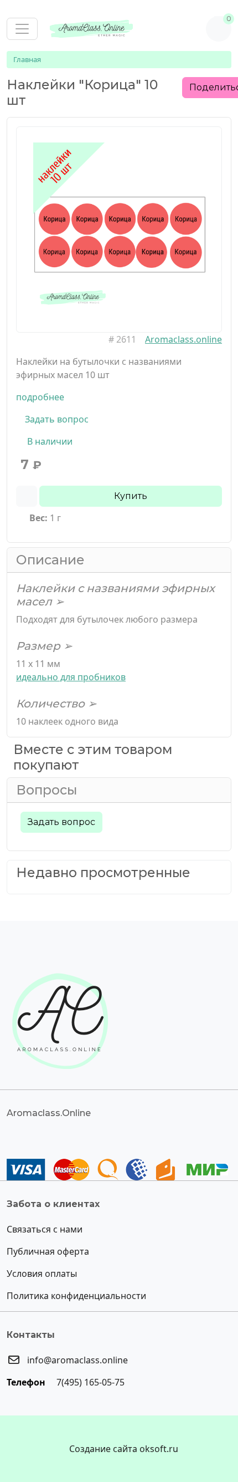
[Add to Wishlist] (26, 496)
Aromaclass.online (183, 339)
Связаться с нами (44, 1229)
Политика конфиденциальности (76, 1296)
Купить (130, 496)
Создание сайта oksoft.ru (123, 1449)
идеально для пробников (71, 677)
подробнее (40, 397)
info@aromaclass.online (76, 1360)
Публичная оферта (48, 1251)
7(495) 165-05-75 (89, 1382)
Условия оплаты (42, 1273)
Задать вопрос (56, 419)
